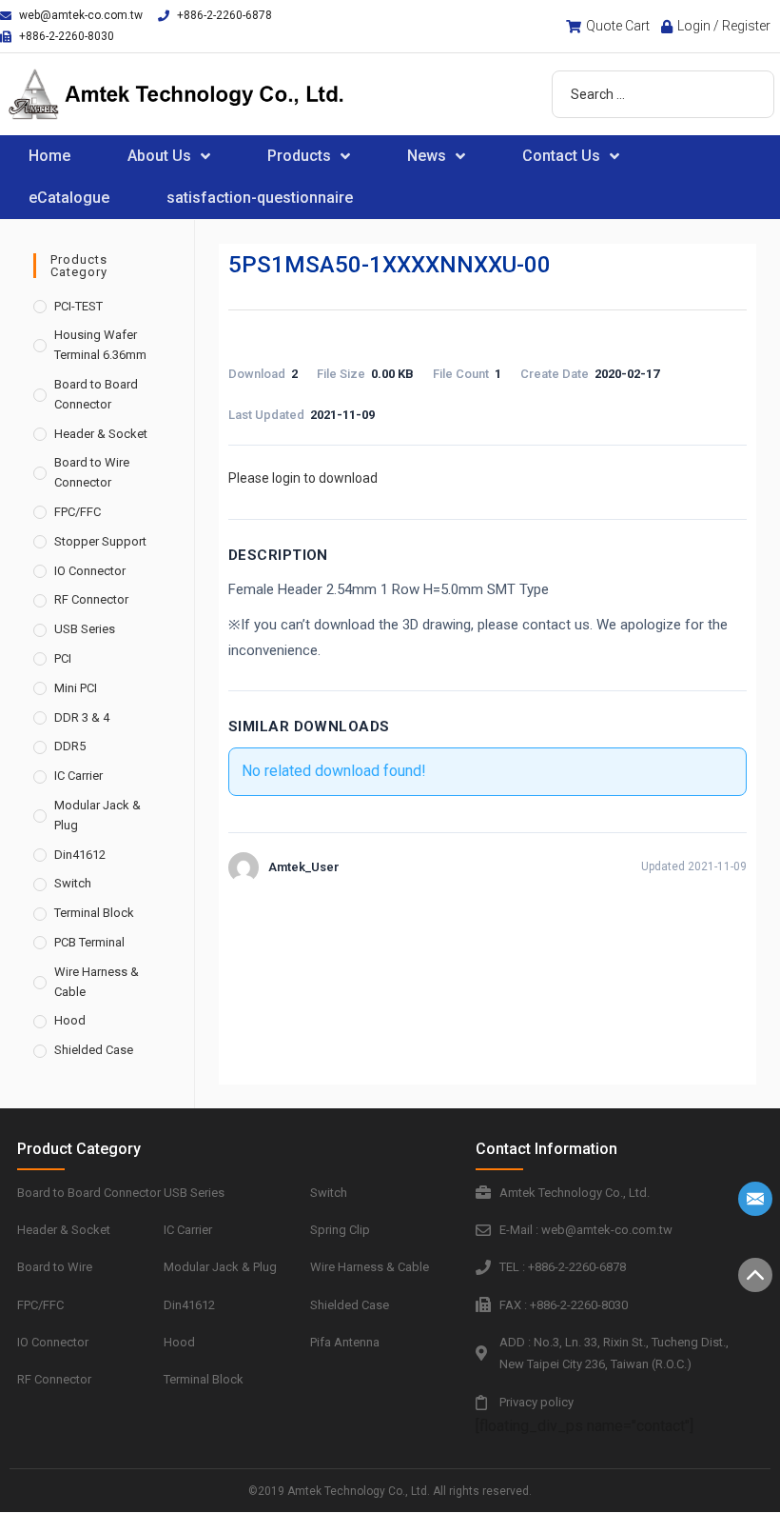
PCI (62, 658)
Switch (72, 883)
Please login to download (303, 478)
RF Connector (91, 599)
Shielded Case (93, 1050)
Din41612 (80, 854)
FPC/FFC (77, 512)
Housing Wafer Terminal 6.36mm (100, 345)
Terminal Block (94, 913)
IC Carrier (78, 775)
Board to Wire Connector (91, 472)
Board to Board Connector (96, 394)
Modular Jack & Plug (97, 815)
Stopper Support (100, 541)
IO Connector (90, 571)
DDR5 (70, 746)
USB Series (84, 629)
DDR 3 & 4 (81, 717)
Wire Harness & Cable (96, 982)
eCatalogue (69, 198)
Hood (70, 1020)
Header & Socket (100, 434)
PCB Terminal (89, 942)
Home (49, 156)
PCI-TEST (78, 306)
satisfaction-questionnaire (259, 198)
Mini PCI (75, 688)
